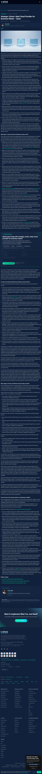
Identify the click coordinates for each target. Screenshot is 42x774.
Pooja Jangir (10, 590)
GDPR (16, 569)
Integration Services (32, 728)
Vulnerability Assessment (33, 701)
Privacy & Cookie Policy (24, 772)
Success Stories (3, 745)
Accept (39, 772)
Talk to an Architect (20, 620)
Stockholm (16, 681)
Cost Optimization (4, 703)
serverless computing (27, 222)
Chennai (8, 683)
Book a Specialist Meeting (33, 764)
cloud (22, 56)
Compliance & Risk (31, 703)
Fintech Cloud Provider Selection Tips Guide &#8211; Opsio (14, 582)
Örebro (32, 681)
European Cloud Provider (9, 677)
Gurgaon (13, 683)
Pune (18, 683)
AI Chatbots (3, 728)
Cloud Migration (17, 691)
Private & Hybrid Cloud (4, 699)
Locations (2, 755)
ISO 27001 (24, 103)
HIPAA (20, 569)
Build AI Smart (3, 736)
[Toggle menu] (40, 2)
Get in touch (4, 669)
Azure (31, 146)
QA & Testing (31, 730)
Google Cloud (17, 724)
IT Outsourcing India (19, 677)
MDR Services (31, 697)
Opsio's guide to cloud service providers (23, 509)
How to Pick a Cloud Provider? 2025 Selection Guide (12, 579)
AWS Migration (17, 693)
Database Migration (18, 697)
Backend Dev (31, 724)
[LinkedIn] (2, 649)
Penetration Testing (32, 699)
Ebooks (2, 753)
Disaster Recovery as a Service (8, 188)
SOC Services (31, 695)
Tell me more (33, 768)
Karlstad (10, 681)
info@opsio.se (9, 643)
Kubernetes (16, 726)
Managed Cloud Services (5, 691)
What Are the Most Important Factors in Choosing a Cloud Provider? (15, 581)
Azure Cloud (17, 722)
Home (2, 10)
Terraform (16, 730)
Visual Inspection (3, 726)
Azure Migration (17, 695)
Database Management (32, 726)
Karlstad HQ (27, 677)
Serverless (16, 732)
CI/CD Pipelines (17, 703)
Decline (34, 772)
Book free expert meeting (9, 263)
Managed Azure (3, 695)
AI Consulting (3, 722)
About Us (2, 741)
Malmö (27, 681)
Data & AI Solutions (4, 720)
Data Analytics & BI (32, 732)
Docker (16, 728)
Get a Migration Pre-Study (33, 766)
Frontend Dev (31, 722)
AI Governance (3, 730)
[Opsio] (4, 2)
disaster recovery (36, 188)
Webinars (2, 751)
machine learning (15, 297)
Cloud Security (31, 691)
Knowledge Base (3, 749)
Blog (5, 10)
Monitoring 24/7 (3, 701)
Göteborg (22, 681)
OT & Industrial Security (32, 693)
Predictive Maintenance (4, 734)
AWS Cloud (16, 720)
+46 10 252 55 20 (3, 643)
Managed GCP (3, 697)
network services (26, 195)
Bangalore (2, 683)
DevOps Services (17, 699)
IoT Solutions (3, 732)
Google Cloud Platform (8, 148)
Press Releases (3, 747)
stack (27, 335)
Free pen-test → (8, 679)
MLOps (2, 724)
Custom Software (31, 720)
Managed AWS (3, 693)
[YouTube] (7, 649)
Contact (2, 757)
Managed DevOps (17, 701)
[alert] (33, 762)
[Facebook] (4, 649)
